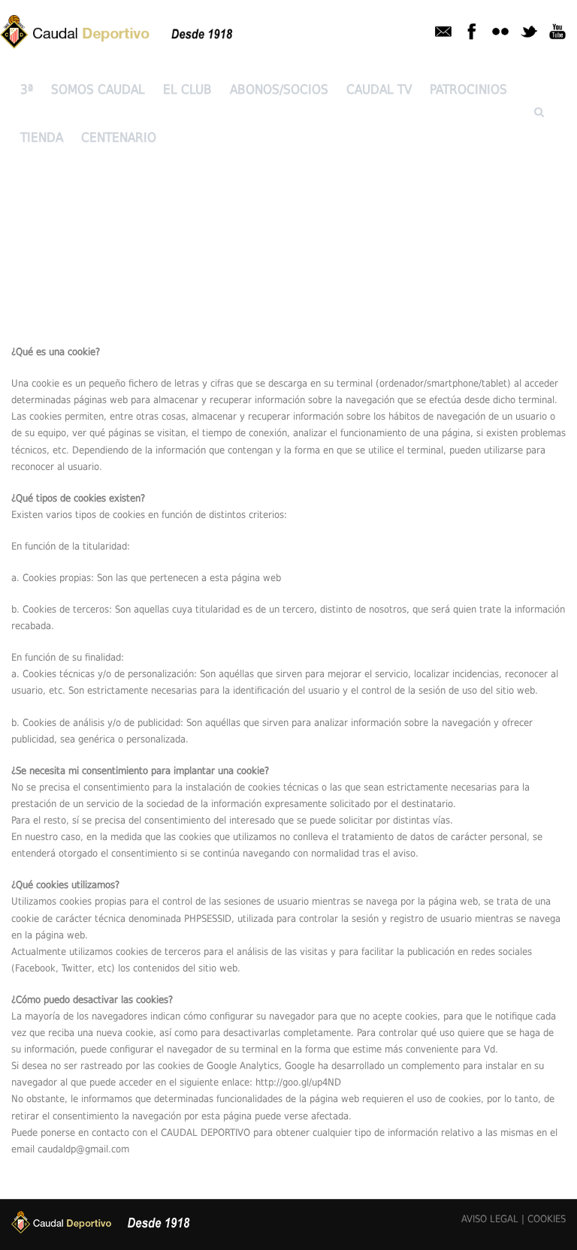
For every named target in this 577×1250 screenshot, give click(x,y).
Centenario (118, 137)
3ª (26, 89)
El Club (187, 89)
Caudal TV (379, 89)
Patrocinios (468, 89)
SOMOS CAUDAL (98, 89)
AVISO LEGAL (489, 1218)
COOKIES (546, 1218)
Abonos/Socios (279, 89)
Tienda (41, 137)
